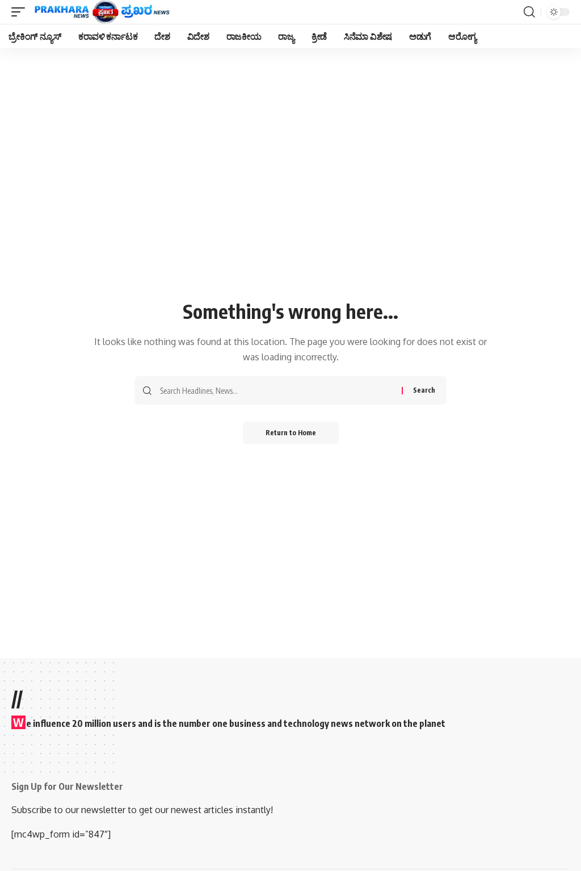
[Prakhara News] (102, 12)
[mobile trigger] (21, 12)
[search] (529, 12)
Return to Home (291, 432)
